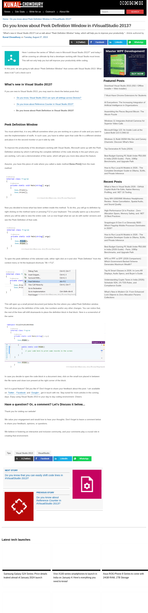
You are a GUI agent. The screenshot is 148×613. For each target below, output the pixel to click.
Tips (9, 453)
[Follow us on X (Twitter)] (122, 4)
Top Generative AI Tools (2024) (118, 149)
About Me (64, 11)
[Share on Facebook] (98, 44)
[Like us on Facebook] (126, 4)
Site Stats (20, 11)
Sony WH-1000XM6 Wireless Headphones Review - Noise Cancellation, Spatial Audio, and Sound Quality (124, 201)
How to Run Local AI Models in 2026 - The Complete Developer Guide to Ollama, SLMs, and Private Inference (125, 171)
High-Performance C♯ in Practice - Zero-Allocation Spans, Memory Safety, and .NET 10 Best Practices (124, 213)
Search (135, 12)
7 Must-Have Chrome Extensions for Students (125, 95)
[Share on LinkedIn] (117, 44)
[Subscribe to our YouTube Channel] (136, 4)
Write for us (35, 11)
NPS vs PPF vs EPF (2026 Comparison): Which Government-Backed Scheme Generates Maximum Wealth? (122, 261)
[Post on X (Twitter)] (79, 44)
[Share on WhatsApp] (136, 44)
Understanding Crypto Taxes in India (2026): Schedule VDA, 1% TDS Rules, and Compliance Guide (124, 282)
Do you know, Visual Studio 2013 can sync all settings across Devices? (49, 98)
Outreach (50, 11)
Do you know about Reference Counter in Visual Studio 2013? (45, 104)
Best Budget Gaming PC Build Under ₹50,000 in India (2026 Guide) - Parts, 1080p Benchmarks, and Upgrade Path (125, 159)
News (7, 11)
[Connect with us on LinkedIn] (131, 4)
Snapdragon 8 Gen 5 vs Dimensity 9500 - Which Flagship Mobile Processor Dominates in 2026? (124, 225)
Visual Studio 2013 (24, 453)
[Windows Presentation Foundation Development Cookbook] (125, 76)
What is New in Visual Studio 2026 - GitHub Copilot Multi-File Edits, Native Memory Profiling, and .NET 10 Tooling (124, 189)
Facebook (21, 392)
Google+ (35, 392)
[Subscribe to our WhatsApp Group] (141, 4)
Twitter (11, 392)
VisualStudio (43, 453)
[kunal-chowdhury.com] (23, 7)
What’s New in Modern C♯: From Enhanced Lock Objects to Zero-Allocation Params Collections (124, 295)
